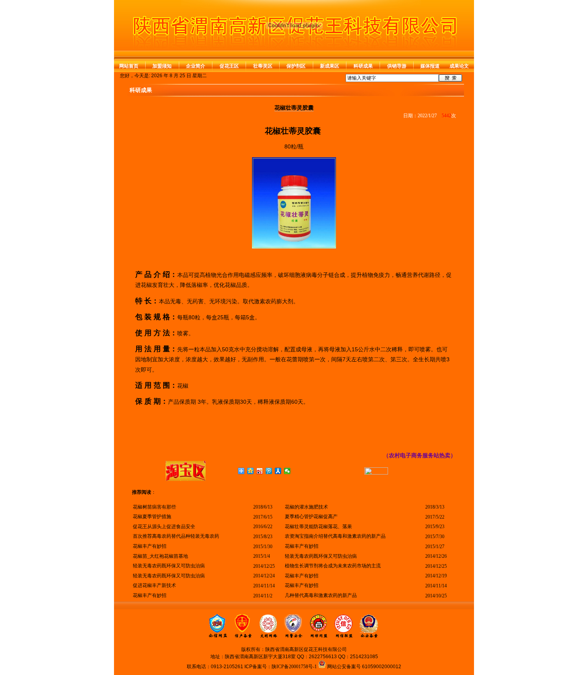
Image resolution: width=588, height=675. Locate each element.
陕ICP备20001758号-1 (294, 666)
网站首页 (128, 66)
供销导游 (396, 66)
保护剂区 (296, 66)
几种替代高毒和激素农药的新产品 (321, 595)
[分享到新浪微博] (259, 471)
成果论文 (459, 66)
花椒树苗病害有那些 (154, 507)
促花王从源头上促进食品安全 (164, 526)
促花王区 (229, 66)
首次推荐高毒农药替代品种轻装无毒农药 (176, 536)
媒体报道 (430, 66)
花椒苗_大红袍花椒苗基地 (160, 556)
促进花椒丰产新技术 (154, 585)
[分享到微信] (287, 471)
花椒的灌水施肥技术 (306, 507)
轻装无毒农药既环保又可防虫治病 (321, 556)
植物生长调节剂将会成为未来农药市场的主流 (333, 566)
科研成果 (363, 66)
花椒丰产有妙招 (149, 546)
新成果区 (329, 66)
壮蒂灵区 (262, 66)
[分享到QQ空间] (250, 471)
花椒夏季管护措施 (152, 516)
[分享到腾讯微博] (269, 471)
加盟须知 (162, 66)
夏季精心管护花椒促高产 (311, 516)
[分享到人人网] (278, 471)
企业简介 (195, 66)
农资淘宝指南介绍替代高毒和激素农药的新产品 (335, 536)
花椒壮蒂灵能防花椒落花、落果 (318, 526)
